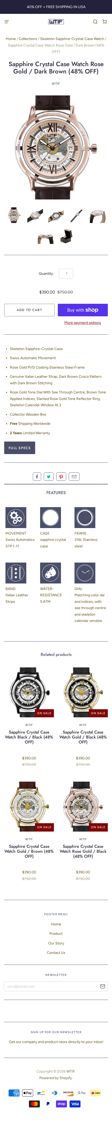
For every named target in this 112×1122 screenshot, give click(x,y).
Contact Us (56, 953)
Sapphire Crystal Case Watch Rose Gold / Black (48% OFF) (83, 851)
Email (74, 476)
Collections (28, 39)
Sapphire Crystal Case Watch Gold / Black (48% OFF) (83, 737)
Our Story (56, 943)
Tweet (49, 476)
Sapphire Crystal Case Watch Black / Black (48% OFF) (29, 737)
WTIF (56, 83)
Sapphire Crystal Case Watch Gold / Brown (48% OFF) (29, 851)
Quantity (46, 273)
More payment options (82, 322)
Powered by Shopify (55, 1078)
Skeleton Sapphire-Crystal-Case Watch (72, 39)
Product (56, 933)
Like (37, 476)
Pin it (61, 476)
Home (11, 39)
